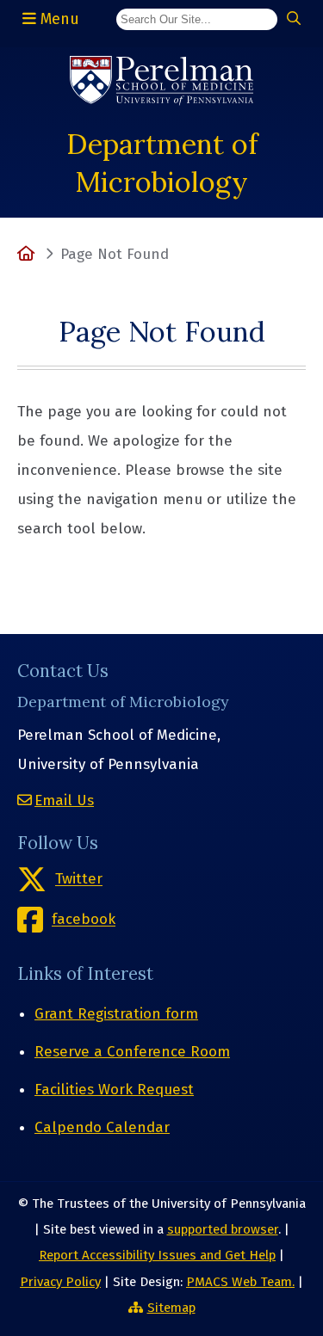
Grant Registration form (116, 1014)
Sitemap (171, 1307)
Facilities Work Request (114, 1089)
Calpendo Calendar (102, 1127)
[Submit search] (294, 19)
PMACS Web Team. (240, 1282)
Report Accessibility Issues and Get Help (157, 1255)
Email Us (64, 800)
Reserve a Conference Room (132, 1052)
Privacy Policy (60, 1282)
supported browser (222, 1229)
